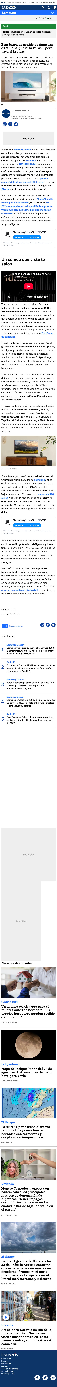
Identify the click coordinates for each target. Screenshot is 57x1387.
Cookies (4, 1366)
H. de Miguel (6, 1142)
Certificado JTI (7, 1374)
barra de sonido (23, 149)
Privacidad (6, 1363)
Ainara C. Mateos (9, 1023)
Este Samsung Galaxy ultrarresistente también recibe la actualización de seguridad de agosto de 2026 (30, 720)
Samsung (9, 13)
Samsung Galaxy (15, 644)
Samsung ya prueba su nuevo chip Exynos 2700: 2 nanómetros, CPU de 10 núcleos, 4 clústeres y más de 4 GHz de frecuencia (30, 651)
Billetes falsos (28, 2)
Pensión (39, 2)
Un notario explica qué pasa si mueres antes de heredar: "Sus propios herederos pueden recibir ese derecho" (28, 1011)
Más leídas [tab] (7, 636)
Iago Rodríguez (8, 1284)
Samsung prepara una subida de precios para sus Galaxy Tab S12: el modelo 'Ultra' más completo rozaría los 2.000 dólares (31, 703)
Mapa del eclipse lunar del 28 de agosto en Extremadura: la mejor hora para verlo (27, 1072)
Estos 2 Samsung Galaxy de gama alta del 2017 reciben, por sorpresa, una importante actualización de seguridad (30, 685)
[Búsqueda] (43, 7)
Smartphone (14, 614)
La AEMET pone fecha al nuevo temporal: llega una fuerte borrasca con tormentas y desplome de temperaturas (25, 1132)
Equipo (4, 1361)
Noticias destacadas (16, 963)
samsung (4, 614)
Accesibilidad (7, 1371)
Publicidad (6, 1358)
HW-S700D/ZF (27, 164)
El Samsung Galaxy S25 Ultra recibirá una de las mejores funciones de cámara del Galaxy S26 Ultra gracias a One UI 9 (31, 668)
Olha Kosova (7, 1349)
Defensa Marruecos (13, 2)
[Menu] (54, 7)
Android (11, 662)
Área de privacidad (9, 1369)
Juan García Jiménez (10, 1081)
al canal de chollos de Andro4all (19, 590)
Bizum (5, 189)
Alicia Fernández (19, 111)
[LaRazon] (11, 7)
